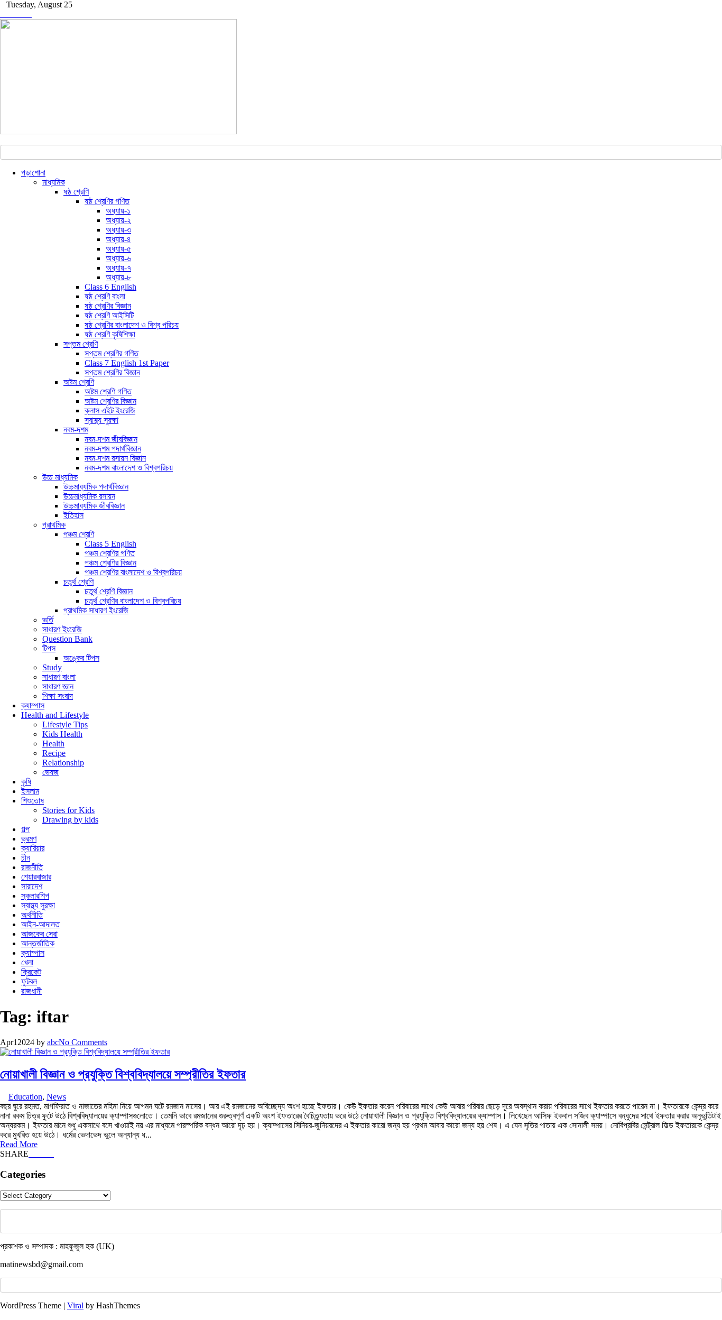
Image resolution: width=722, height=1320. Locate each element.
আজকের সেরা (39, 933)
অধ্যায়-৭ (118, 267)
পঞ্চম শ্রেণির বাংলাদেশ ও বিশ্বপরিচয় (133, 572)
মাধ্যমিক (53, 182)
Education (25, 1096)
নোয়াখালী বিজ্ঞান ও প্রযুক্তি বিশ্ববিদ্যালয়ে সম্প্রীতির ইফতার (123, 1074)
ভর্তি (47, 619)
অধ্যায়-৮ (118, 277)
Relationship (63, 762)
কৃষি (26, 781)
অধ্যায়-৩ (118, 229)
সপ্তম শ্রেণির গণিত (111, 353)
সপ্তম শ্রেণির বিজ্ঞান (112, 372)
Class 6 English (110, 286)
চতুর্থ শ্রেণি (78, 581)
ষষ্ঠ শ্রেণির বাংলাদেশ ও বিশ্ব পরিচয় (132, 324)
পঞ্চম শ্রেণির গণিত (110, 553)
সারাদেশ (31, 886)
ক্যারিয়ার (32, 848)
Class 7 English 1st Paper (127, 362)
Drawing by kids (70, 819)
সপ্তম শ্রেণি (80, 343)
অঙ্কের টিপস (81, 657)
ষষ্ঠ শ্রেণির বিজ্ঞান (108, 305)
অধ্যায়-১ (118, 210)
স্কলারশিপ (35, 895)
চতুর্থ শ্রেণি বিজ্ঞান (109, 591)
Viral (75, 1305)
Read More (19, 1144)
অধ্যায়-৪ (118, 239)
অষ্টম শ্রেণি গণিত (108, 391)
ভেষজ (50, 772)
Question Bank (67, 638)
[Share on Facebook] (32, 1153)
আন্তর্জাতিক (37, 943)
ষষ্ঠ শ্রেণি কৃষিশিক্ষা (110, 334)
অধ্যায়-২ (118, 220)
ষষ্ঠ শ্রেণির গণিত (107, 201)
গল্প (25, 829)
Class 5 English (110, 543)
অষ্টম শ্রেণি (78, 381)
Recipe (54, 753)
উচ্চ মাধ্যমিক (60, 477)
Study (52, 667)
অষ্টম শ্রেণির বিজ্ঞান (110, 400)
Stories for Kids (68, 810)
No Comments (83, 1042)
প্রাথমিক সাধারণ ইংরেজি (95, 610)
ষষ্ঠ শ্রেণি (76, 191)
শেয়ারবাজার (36, 876)
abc (53, 1042)
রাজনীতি (32, 867)
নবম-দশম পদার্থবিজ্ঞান (113, 448)
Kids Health (62, 734)
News (56, 1096)
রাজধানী (31, 990)
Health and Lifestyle (55, 714)
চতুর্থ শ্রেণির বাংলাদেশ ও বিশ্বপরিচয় (133, 600)
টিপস (48, 648)
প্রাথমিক (54, 524)
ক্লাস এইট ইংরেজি (110, 410)
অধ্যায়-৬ (118, 258)
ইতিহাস (73, 515)
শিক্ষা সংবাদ (57, 695)
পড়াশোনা (33, 172)
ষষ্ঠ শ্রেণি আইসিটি (109, 315)
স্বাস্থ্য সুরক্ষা (101, 420)
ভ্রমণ (28, 838)
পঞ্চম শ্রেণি (78, 534)
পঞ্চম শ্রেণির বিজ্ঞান (110, 562)
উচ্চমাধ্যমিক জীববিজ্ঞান (94, 505)
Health (53, 743)
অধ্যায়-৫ (118, 248)
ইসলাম (30, 791)
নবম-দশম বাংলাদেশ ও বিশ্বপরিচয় (129, 467)
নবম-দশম (75, 429)
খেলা (27, 962)
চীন (25, 857)
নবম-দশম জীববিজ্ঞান (111, 439)
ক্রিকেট (31, 971)
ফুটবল (29, 981)
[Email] (51, 1153)
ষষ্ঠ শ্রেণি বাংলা (105, 296)
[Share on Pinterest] (44, 1153)
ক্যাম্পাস (32, 705)
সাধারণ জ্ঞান (57, 686)
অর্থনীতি (32, 914)
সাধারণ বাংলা (59, 676)
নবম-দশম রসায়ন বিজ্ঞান (115, 458)
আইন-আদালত (40, 924)
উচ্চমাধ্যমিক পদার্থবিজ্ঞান (95, 486)
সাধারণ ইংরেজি (62, 629)
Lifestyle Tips (65, 724)
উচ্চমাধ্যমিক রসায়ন (89, 496)
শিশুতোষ (32, 800)
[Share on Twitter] (38, 1153)
